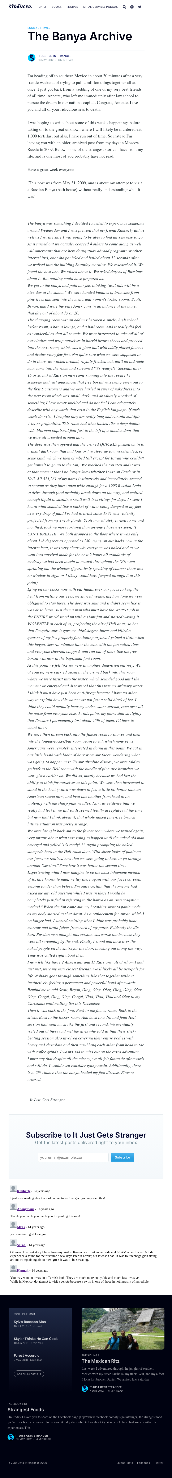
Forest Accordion (28, 1355)
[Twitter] (140, 7)
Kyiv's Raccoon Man (30, 1322)
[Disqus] (86, 1236)
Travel (45, 28)
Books (56, 6)
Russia (32, 28)
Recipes (72, 6)
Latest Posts (125, 1462)
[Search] (124, 7)
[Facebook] (132, 7)
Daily (43, 6)
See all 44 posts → (29, 1373)
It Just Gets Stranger (54, 56)
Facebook (143, 1462)
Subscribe (154, 6)
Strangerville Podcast (101, 6)
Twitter (158, 1462)
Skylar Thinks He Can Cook (36, 1339)
